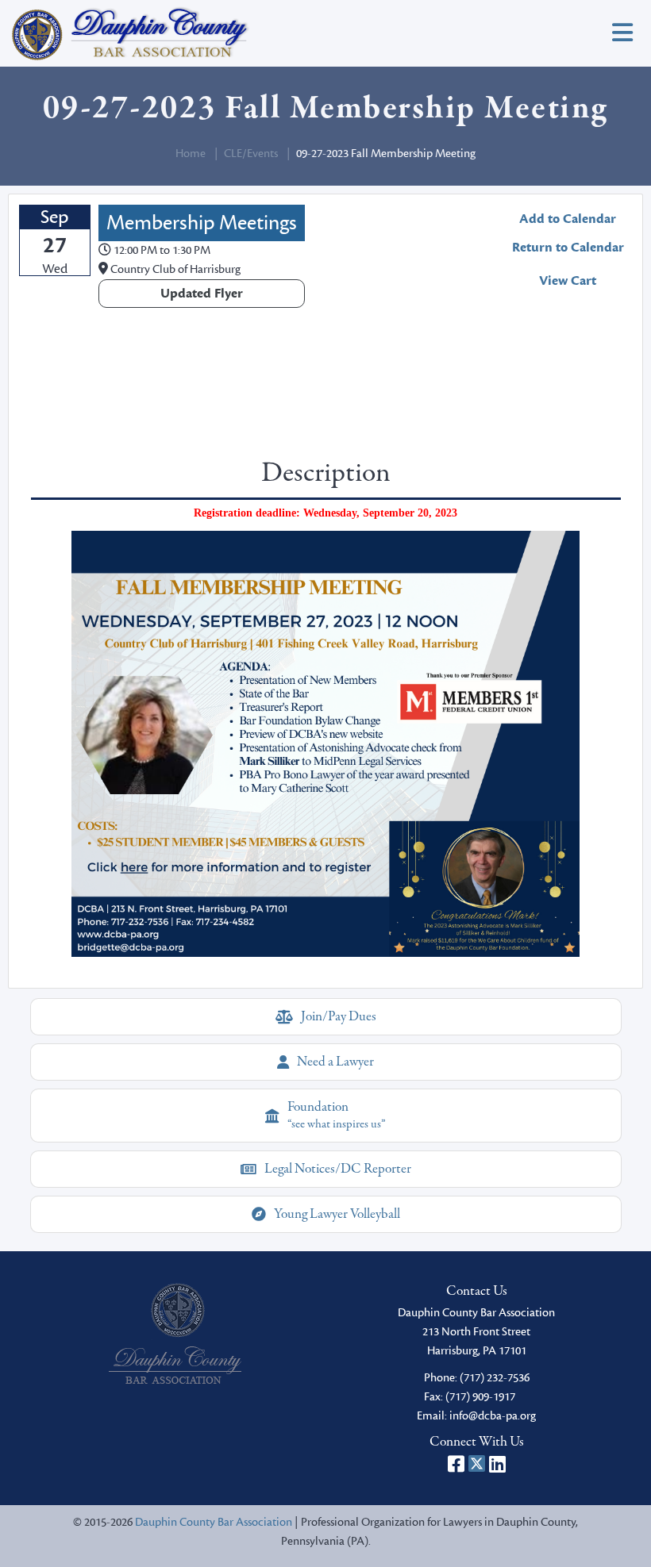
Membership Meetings (201, 222)
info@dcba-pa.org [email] (492, 1415)
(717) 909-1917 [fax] (480, 1396)
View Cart (567, 281)
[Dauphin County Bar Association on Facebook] (456, 1463)
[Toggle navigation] (622, 33)
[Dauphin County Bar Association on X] (476, 1463)
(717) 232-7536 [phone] (495, 1377)
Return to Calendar (568, 247)
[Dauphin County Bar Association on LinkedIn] (497, 1463)
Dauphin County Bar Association (213, 1522)
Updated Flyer (201, 293)
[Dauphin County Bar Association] (175, 1333)
